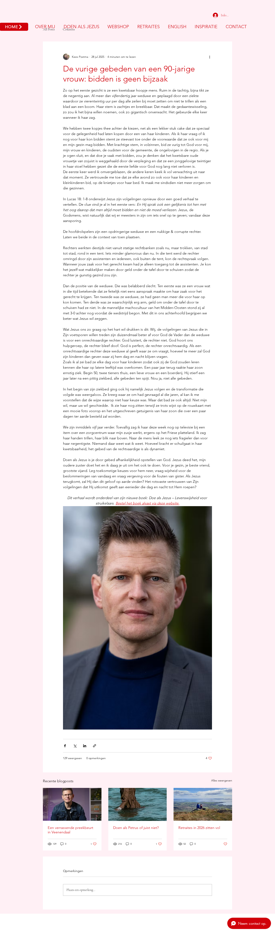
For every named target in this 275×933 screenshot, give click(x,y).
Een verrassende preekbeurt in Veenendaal (70, 830)
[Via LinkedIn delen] (85, 746)
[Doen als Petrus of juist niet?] (137, 804)
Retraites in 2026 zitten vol (199, 828)
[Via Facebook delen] (65, 746)
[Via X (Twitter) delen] (75, 746)
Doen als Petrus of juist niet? (136, 828)
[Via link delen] (94, 746)
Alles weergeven (221, 780)
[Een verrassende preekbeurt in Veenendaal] (72, 804)
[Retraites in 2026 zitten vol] (203, 804)
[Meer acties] (209, 56)
